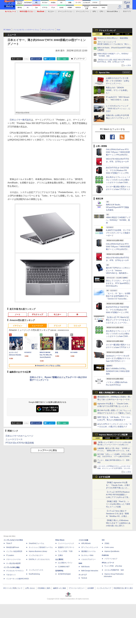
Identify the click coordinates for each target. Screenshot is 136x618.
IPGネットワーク (108, 563)
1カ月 (127, 34)
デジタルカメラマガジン (15, 571)
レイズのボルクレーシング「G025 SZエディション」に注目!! (118, 108)
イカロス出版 (83, 540)
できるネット (11, 575)
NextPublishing (34, 574)
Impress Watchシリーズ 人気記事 (113, 435)
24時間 (107, 34)
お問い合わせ (30, 588)
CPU (101, 11)
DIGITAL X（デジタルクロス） (40, 559)
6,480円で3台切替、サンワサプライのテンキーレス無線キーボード (118, 233)
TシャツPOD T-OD (65, 551)
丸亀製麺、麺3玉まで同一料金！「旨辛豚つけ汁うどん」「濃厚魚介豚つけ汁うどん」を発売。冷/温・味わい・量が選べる (113, 450)
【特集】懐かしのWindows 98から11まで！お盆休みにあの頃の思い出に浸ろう (118, 523)
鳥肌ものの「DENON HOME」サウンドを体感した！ (117, 90)
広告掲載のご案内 (44, 588)
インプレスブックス (36, 570)
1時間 (97, 34)
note (64, 59)
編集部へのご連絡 (59, 588)
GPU (94, 11)
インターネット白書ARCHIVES (17, 579)
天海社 (107, 543)
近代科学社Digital (64, 574)
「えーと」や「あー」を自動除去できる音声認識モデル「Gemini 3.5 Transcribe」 (118, 296)
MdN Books (85, 567)
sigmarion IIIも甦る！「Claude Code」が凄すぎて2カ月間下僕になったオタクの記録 (113, 406)
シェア (38, 59)
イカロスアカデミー (88, 559)
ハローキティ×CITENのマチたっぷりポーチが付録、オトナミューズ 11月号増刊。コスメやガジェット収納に (114, 468)
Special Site (104, 72)
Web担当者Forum (12, 547)
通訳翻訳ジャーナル (88, 551)
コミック (77, 326)
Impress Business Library (38, 551)
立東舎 (60, 555)
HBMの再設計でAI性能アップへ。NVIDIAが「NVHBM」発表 (118, 220)
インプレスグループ (104, 588)
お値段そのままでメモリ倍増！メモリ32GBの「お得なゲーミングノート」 (117, 80)
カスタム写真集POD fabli (114, 570)
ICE (103, 540)
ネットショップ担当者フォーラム (41, 547)
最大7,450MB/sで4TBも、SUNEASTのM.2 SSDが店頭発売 (117, 371)
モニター (51, 11)
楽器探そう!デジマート (66, 547)
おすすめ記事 (104, 477)
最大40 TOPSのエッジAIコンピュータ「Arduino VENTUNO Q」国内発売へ (118, 270)
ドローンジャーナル (13, 559)
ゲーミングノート (82, 11)
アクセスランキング (107, 30)
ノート (17, 314)
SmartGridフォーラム (36, 543)
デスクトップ (37, 314)
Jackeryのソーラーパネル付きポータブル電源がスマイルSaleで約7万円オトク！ (118, 358)
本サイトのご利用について (12, 588)
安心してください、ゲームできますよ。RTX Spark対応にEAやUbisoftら (118, 283)
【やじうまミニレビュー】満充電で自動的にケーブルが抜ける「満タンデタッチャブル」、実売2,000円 (114, 44)
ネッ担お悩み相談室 (13, 563)
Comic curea (109, 547)
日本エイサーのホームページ (19, 436)
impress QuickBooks (112, 551)
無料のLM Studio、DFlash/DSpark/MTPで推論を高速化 (117, 207)
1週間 (117, 34)
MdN (80, 563)
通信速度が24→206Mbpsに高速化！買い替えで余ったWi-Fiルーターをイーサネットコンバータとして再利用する (114, 399)
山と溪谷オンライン (65, 563)
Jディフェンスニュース (89, 547)
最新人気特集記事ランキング (111, 392)
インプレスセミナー (36, 555)
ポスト (18, 59)
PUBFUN (105, 555)
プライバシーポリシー (77, 588)
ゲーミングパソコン (65, 11)
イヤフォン (17, 326)
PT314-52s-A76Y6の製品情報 (20, 443)
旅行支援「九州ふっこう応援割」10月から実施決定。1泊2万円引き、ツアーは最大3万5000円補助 (114, 456)
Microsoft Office (112, 11)
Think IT (9, 543)
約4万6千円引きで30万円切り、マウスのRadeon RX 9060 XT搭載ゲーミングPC (117, 170)
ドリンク (57, 326)
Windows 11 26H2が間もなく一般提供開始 (112, 38)
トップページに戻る (47, 450)
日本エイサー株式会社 (20, 120)
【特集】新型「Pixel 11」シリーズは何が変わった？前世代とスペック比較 (118, 504)
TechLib (84, 578)
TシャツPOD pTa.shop (113, 566)
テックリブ (83, 575)
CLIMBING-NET (63, 567)
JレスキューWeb (87, 555)
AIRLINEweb (86, 543)
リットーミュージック (66, 543)
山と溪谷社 (59, 559)
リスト (26, 59)
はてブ (51, 59)
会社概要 (90, 588)
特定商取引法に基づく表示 (123, 588)
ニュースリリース (14, 439)
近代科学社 (59, 571)
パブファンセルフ (111, 559)
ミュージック (37, 326)
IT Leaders (10, 555)
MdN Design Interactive (89, 571)
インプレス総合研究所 (14, 551)
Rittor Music (60, 540)
